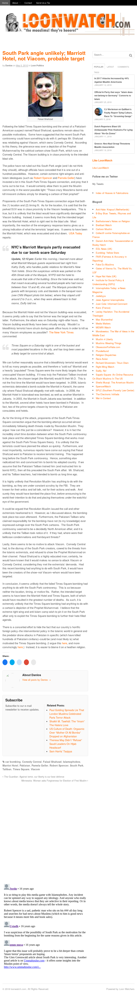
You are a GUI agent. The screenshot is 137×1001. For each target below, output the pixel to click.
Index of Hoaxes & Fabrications (112, 193)
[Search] (130, 55)
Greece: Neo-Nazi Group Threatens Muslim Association (112, 145)
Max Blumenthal (104, 319)
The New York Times (61, 332)
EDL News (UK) (104, 248)
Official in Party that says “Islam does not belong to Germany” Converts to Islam (113, 95)
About (15, 2)
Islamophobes (71, 761)
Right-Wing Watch (105, 366)
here (64, 643)
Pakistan (25, 765)
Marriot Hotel (10, 765)
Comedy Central (32, 761)
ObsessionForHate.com (108, 347)
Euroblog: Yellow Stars (107, 252)
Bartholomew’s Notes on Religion (113, 221)
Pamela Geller (66, 178)
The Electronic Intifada (107, 394)
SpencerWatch (103, 386)
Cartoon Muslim (104, 229)
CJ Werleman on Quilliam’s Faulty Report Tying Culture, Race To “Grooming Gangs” (118, 113)
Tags (96, 72)
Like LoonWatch (102, 160)
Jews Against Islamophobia (110, 300)
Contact (28, 2)
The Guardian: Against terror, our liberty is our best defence (33, 776)
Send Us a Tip (43, 2)
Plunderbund (102, 351)
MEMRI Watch (103, 327)
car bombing (13, 761)
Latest (110, 66)
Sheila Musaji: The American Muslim (115, 382)
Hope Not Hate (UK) (106, 276)
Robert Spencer (43, 178)
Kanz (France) (103, 307)
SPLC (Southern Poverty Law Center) (115, 390)
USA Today (75, 233)
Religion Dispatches (106, 355)
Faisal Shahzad (52, 761)
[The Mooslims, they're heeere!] (68, 33)
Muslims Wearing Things (108, 343)
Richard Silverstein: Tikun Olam (112, 362)
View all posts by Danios (36, 679)
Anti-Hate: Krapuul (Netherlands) (112, 209)
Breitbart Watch (104, 225)
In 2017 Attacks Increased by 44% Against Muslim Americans (111, 80)
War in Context (103, 398)
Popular (98, 66)
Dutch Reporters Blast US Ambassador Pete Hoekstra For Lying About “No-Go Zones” (113, 130)
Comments (123, 66)
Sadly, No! (101, 370)
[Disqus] (45, 831)
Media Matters (103, 323)
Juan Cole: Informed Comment (111, 303)
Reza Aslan (102, 359)
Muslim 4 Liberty (104, 339)
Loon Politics (37, 65)
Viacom (35, 769)
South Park (76, 765)
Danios (8, 65)
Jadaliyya (101, 296)
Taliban (6, 769)
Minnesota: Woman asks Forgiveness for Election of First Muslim (54, 780)
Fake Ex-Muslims (105, 264)
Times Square (21, 769)
